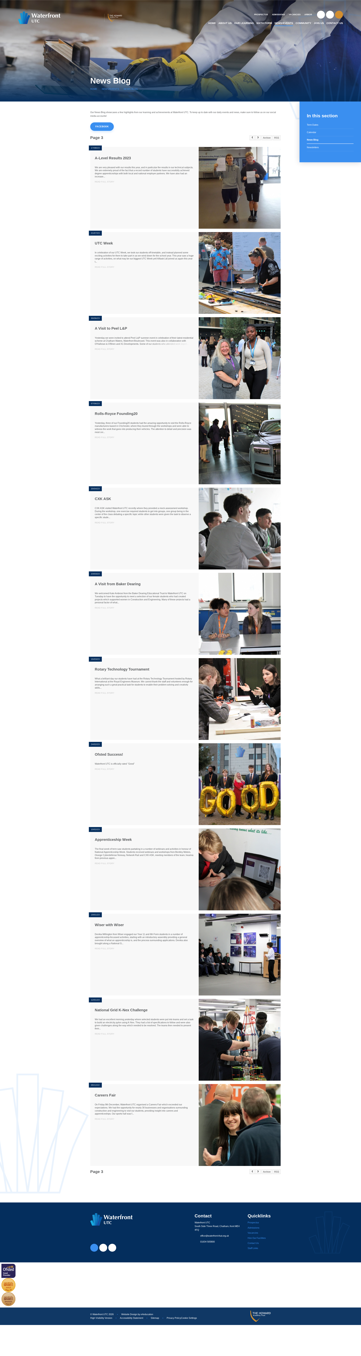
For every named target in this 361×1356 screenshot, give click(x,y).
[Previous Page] (252, 137)
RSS (276, 138)
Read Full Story (104, 182)
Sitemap (155, 1318)
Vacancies (253, 1233)
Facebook (102, 126)
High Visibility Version (101, 1318)
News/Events (110, 89)
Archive (267, 138)
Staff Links (253, 1248)
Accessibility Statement (131, 1318)
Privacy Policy (174, 1318)
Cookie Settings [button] (189, 1318)
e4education (147, 1314)
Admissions (253, 1228)
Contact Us (253, 1243)
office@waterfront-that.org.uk (214, 1236)
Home (93, 89)
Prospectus (253, 1222)
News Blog (131, 89)
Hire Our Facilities (257, 1238)
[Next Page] (258, 137)
